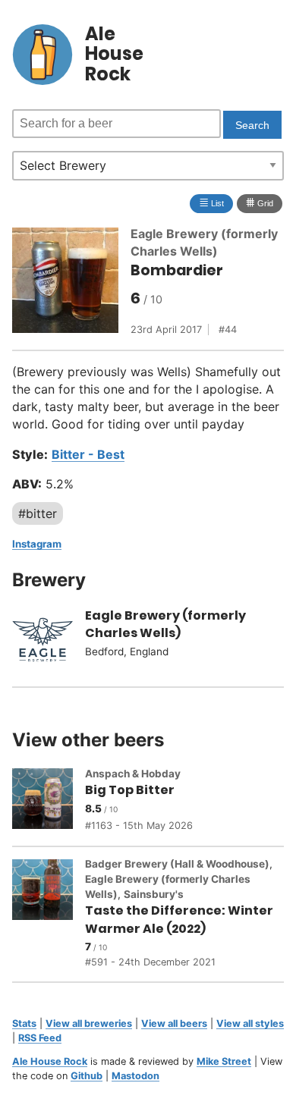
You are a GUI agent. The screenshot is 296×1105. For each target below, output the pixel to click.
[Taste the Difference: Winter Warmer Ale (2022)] (48, 914)
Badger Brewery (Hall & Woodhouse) (177, 864)
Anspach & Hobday (133, 774)
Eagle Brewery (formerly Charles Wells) (165, 624)
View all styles (250, 1023)
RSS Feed (39, 1038)
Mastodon (135, 1075)
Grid (259, 202)
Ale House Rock (49, 1061)
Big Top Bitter (130, 790)
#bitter (37, 513)
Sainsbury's (154, 894)
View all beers (174, 1023)
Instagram (36, 544)
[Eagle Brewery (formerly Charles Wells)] (48, 641)
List (211, 202)
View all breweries (89, 1023)
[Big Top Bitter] (48, 800)
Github (86, 1075)
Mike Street (224, 1061)
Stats (24, 1023)
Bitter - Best (88, 454)
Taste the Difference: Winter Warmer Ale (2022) (179, 919)
